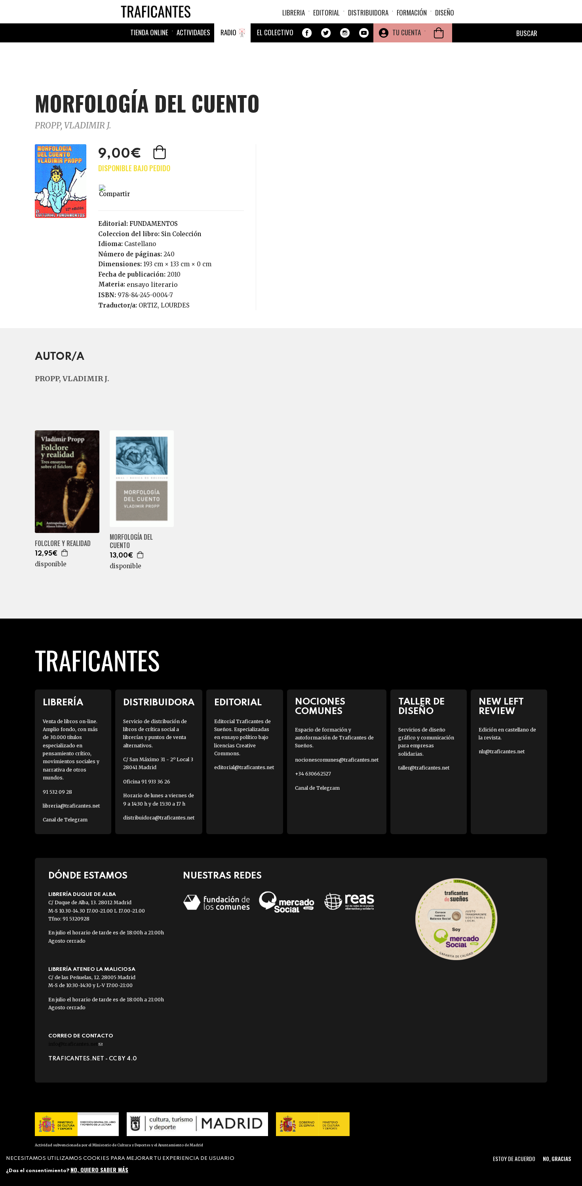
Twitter (325, 32)
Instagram (344, 32)
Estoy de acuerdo (514, 1158)
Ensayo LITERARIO (152, 284)
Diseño (444, 12)
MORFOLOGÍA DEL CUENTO (131, 541)
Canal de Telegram (65, 820)
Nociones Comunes (320, 706)
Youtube (363, 32)
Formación (412, 12)
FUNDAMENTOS (153, 223)
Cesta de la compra (438, 32)
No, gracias (557, 1158)
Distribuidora (368, 12)
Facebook (306, 32)
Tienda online (149, 32)
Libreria (293, 12)
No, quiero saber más (99, 1169)
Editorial (326, 12)
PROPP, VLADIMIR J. (73, 125)
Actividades (193, 32)
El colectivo (275, 32)
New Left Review (501, 706)
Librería (63, 702)
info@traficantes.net (75, 1044)
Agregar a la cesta (160, 152)
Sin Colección (181, 234)
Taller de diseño (421, 706)
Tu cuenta (406, 32)
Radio (228, 32)
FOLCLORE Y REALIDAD (63, 543)
